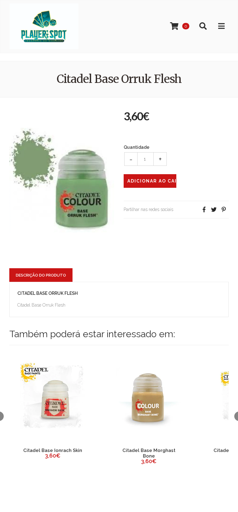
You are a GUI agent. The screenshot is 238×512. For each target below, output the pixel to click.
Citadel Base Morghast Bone (148, 453)
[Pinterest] (224, 209)
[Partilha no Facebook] (204, 209)
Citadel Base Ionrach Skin (52, 450)
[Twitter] (214, 209)
